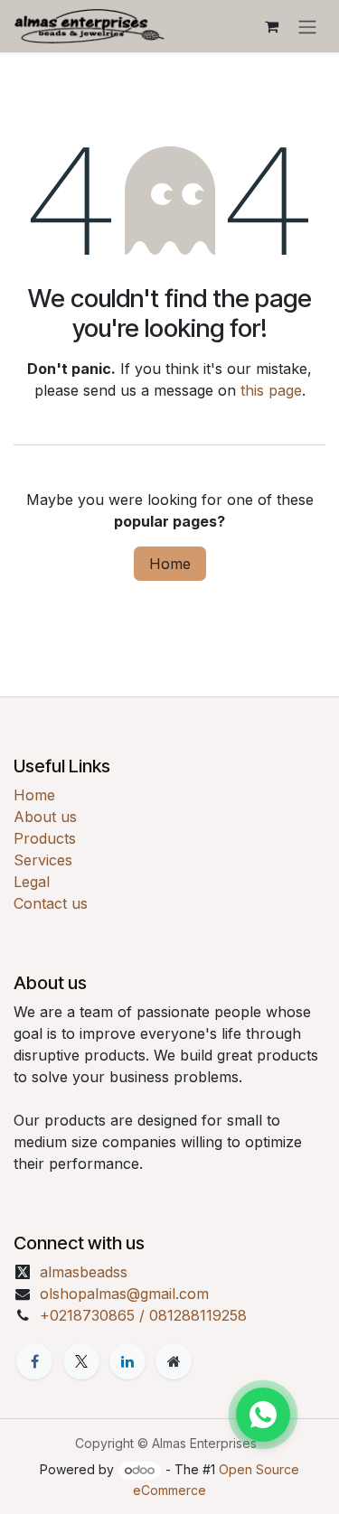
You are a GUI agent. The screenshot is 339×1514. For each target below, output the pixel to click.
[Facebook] (34, 1361)
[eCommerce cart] (271, 26)
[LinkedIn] (127, 1361)
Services (43, 860)
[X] (81, 1361)
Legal (32, 882)
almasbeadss (83, 1272)
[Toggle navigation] (307, 26)
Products (45, 838)
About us (45, 817)
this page (271, 390)
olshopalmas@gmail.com (124, 1294)
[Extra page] (173, 1361)
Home (170, 564)
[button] (263, 1415)
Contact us (51, 903)
